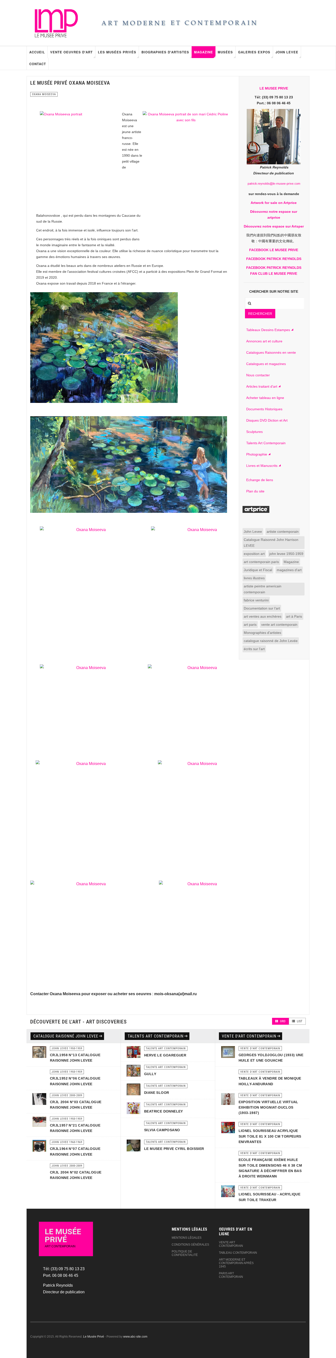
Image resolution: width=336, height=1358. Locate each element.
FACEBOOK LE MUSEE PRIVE (273, 250)
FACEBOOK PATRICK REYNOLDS (273, 259)
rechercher (260, 314)
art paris (250, 624)
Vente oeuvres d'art (71, 52)
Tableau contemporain (238, 1252)
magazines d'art (289, 570)
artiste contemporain (283, 532)
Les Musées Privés (117, 52)
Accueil (37, 52)
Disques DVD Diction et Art (267, 420)
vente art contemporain (279, 624)
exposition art (254, 554)
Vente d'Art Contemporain (249, 1036)
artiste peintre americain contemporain (262, 589)
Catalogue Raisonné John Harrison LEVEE (271, 543)
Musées (225, 52)
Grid (282, 1021)
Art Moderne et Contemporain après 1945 (236, 1263)
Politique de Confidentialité (185, 1253)
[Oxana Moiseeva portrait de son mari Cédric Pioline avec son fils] (186, 169)
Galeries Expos (254, 52)
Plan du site (255, 491)
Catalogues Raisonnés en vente (271, 352)
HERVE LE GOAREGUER (165, 1055)
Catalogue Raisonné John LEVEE (65, 1036)
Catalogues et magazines (266, 364)
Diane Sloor (156, 1093)
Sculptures (254, 432)
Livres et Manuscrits (261, 466)
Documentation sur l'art (262, 608)
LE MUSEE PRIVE (274, 88)
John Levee (286, 52)
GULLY (150, 1074)
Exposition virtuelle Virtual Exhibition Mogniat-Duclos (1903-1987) (268, 1107)
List (299, 1021)
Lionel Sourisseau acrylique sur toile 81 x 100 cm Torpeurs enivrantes (270, 1136)
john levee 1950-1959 (286, 554)
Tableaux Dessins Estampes (268, 330)
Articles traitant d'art (261, 386)
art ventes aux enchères (262, 616)
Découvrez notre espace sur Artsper (274, 226)
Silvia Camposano (162, 1130)
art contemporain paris (261, 562)
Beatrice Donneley (163, 1111)
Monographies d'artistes (262, 633)
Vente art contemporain (231, 1244)
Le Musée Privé (93, 1336)
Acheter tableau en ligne (265, 398)
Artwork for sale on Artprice (274, 203)
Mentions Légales (186, 1237)
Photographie (256, 454)
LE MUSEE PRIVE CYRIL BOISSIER (174, 1149)
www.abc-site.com (135, 1336)
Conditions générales (190, 1244)
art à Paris (294, 616)
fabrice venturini (256, 600)
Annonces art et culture (264, 341)
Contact (37, 63)
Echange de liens (259, 480)
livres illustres (254, 578)
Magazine (203, 52)
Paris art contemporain (231, 1275)
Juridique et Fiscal (258, 570)
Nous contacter (258, 375)
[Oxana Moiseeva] (89, 591)
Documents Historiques (264, 409)
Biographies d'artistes (165, 52)
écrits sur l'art (254, 649)
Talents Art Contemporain (266, 443)
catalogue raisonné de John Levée (271, 641)
